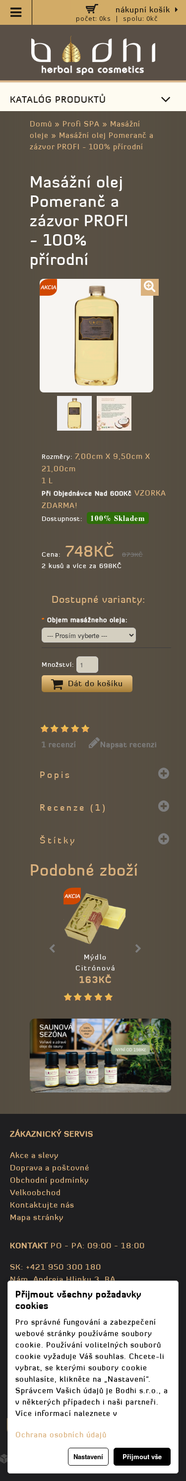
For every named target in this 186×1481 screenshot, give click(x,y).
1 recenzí (59, 744)
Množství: (59, 664)
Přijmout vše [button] (142, 1456)
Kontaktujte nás (42, 1205)
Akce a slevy (34, 1155)
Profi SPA (81, 124)
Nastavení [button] (88, 1456)
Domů (41, 124)
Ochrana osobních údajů (61, 1434)
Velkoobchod (35, 1192)
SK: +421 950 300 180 (55, 1267)
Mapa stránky (36, 1217)
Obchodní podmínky (49, 1180)
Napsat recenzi (128, 744)
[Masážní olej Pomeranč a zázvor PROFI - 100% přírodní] (150, 287)
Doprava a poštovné (49, 1167)
